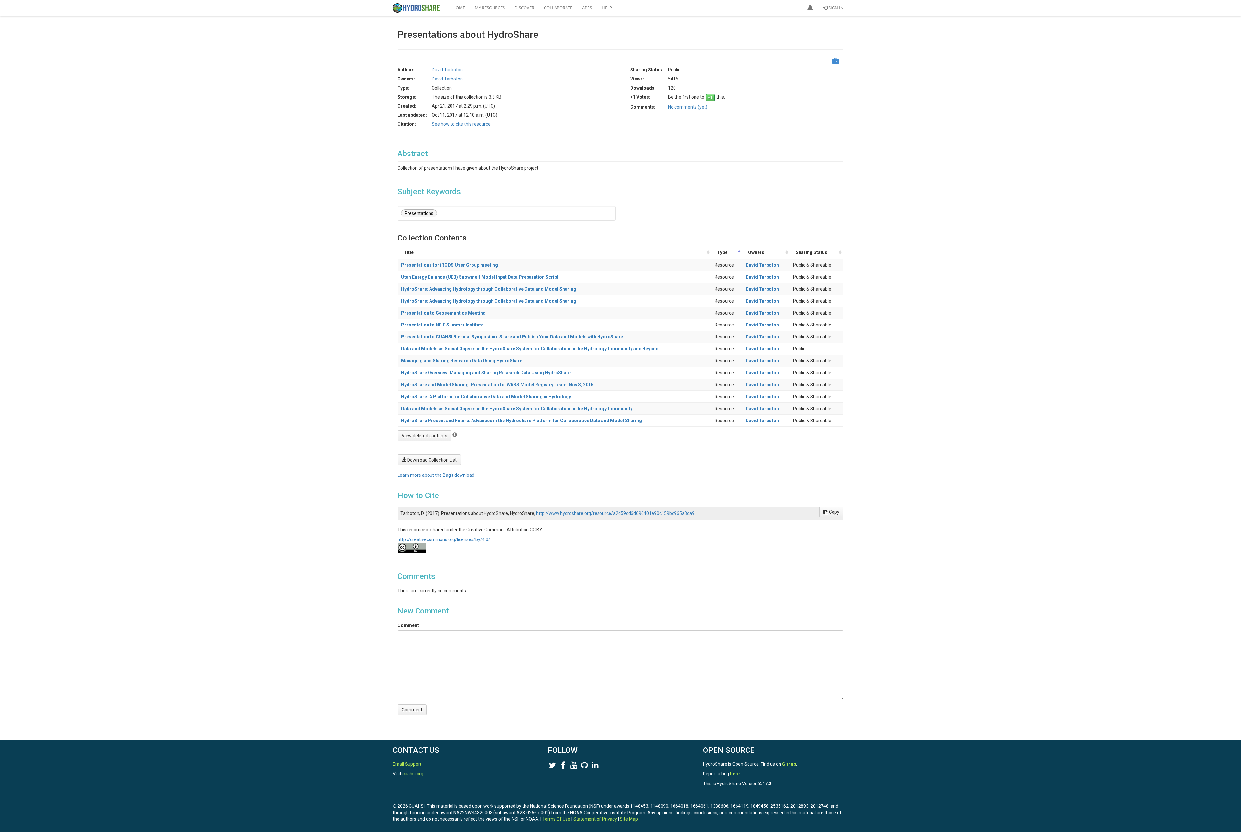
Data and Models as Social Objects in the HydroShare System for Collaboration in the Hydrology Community (516, 408)
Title (409, 252)
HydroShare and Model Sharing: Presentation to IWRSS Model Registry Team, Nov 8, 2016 (497, 384)
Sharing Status (811, 252)
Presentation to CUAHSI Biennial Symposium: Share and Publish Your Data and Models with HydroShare (512, 336)
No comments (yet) (687, 107)
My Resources (490, 8)
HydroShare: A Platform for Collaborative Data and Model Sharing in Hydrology (486, 396)
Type (722, 252)
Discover (524, 8)
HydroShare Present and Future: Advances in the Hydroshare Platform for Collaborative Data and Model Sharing (521, 420)
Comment (408, 625)
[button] (810, 8)
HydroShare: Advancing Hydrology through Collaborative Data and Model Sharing (488, 289)
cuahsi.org (412, 773)
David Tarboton (762, 265)
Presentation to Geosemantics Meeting (443, 312)
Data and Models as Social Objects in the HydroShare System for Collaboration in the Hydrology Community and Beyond (530, 348)
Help (607, 8)
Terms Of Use (556, 819)
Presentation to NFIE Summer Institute (442, 324)
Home (458, 8)
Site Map (629, 819)
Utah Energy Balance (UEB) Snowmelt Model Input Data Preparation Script (479, 277)
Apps (587, 8)
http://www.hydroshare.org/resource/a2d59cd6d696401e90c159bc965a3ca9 (615, 513)
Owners (756, 252)
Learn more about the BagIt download (436, 475)
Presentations (419, 213)
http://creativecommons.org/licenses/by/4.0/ (444, 539)
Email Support (407, 764)
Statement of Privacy (595, 819)
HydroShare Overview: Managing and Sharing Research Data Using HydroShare (486, 372)
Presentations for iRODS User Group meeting (449, 265)
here (735, 773)
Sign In (835, 8)
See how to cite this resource (461, 124)
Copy (833, 512)
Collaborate (558, 8)
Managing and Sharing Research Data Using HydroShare (461, 360)
